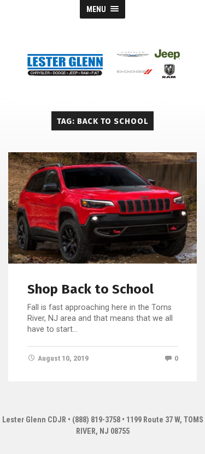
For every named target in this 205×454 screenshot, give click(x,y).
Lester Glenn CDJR (34, 420)
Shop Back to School (90, 289)
